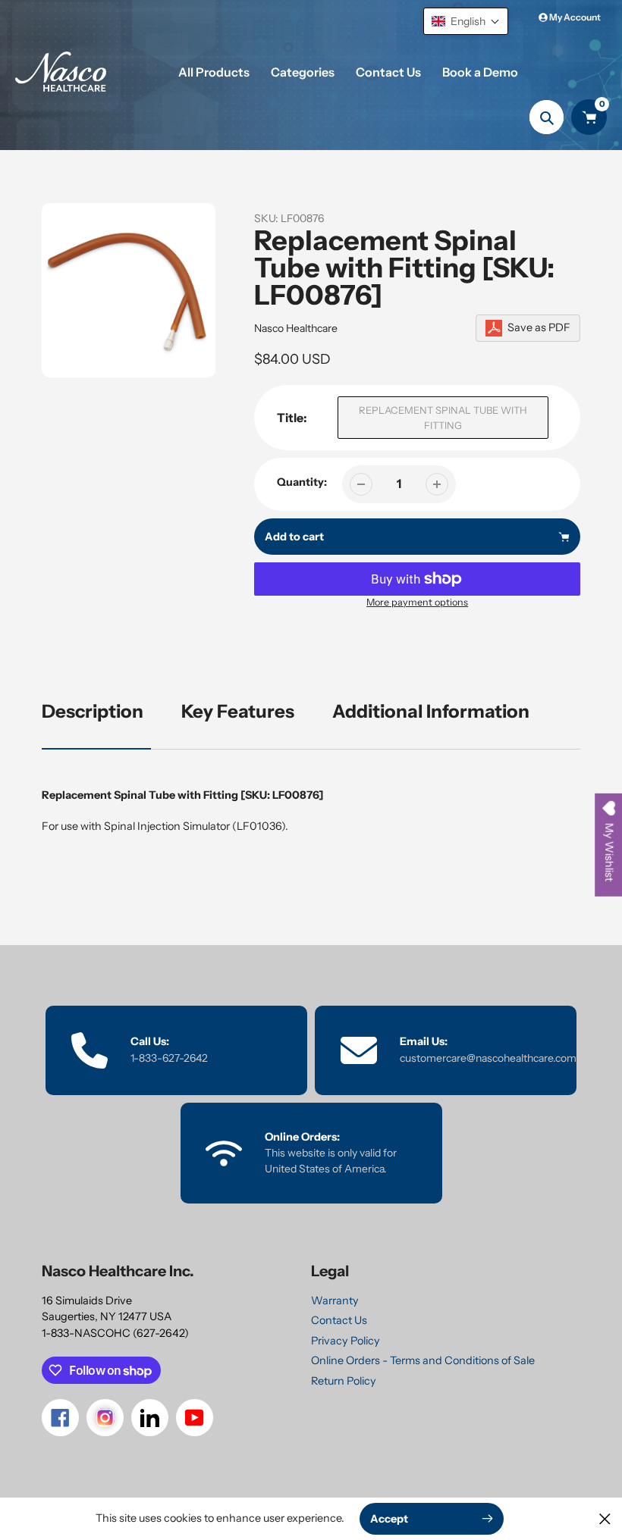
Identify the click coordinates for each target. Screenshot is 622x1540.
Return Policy (343, 1381)
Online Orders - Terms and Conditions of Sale (423, 1360)
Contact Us (339, 1320)
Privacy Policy (345, 1341)
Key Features (237, 711)
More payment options (417, 602)
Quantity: (302, 482)
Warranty (335, 1300)
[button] (465, 21)
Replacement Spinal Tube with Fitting (443, 417)
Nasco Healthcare (296, 328)
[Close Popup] (604, 1518)
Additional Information (430, 711)
